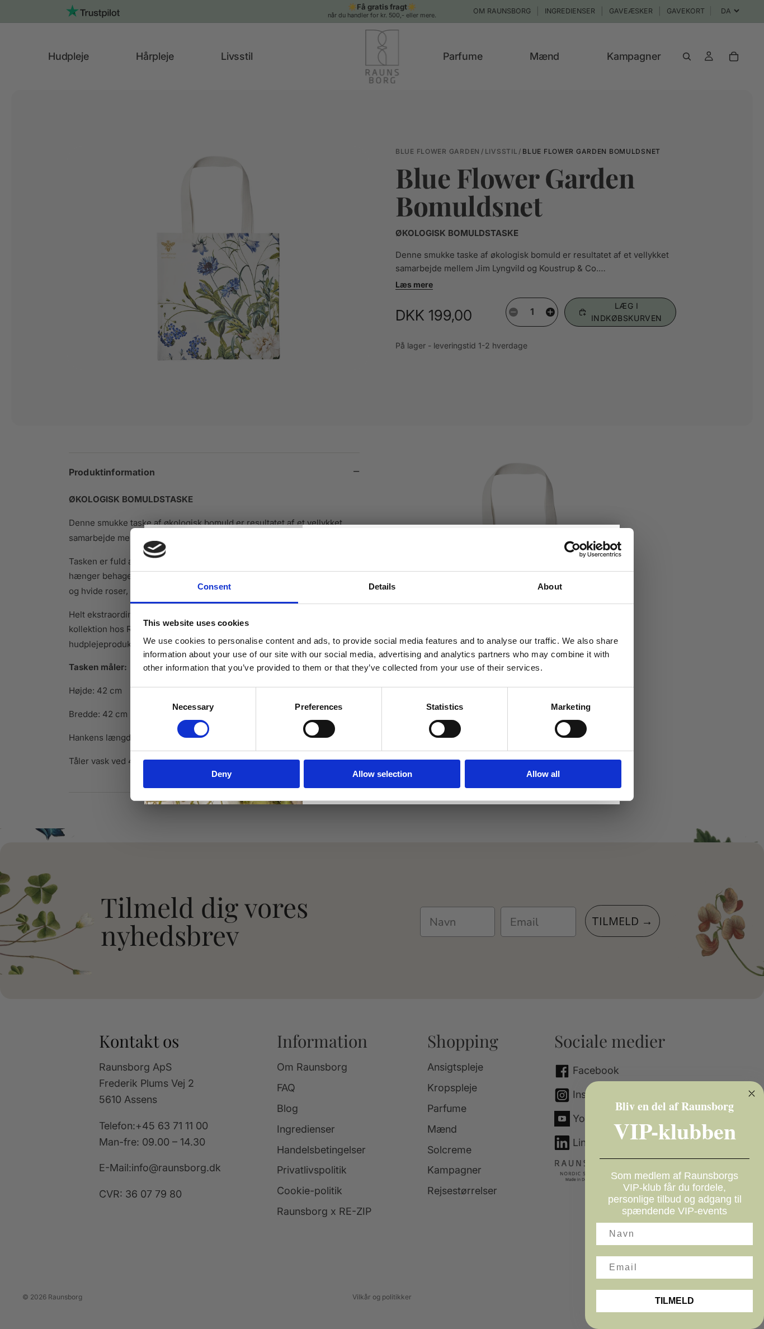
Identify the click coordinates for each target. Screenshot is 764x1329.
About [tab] (549, 586)
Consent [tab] (214, 586)
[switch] (319, 729)
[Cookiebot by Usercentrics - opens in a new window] (572, 549)
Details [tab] (382, 586)
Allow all (543, 774)
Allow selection (382, 774)
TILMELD (674, 1301)
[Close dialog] (751, 1093)
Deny (221, 774)
